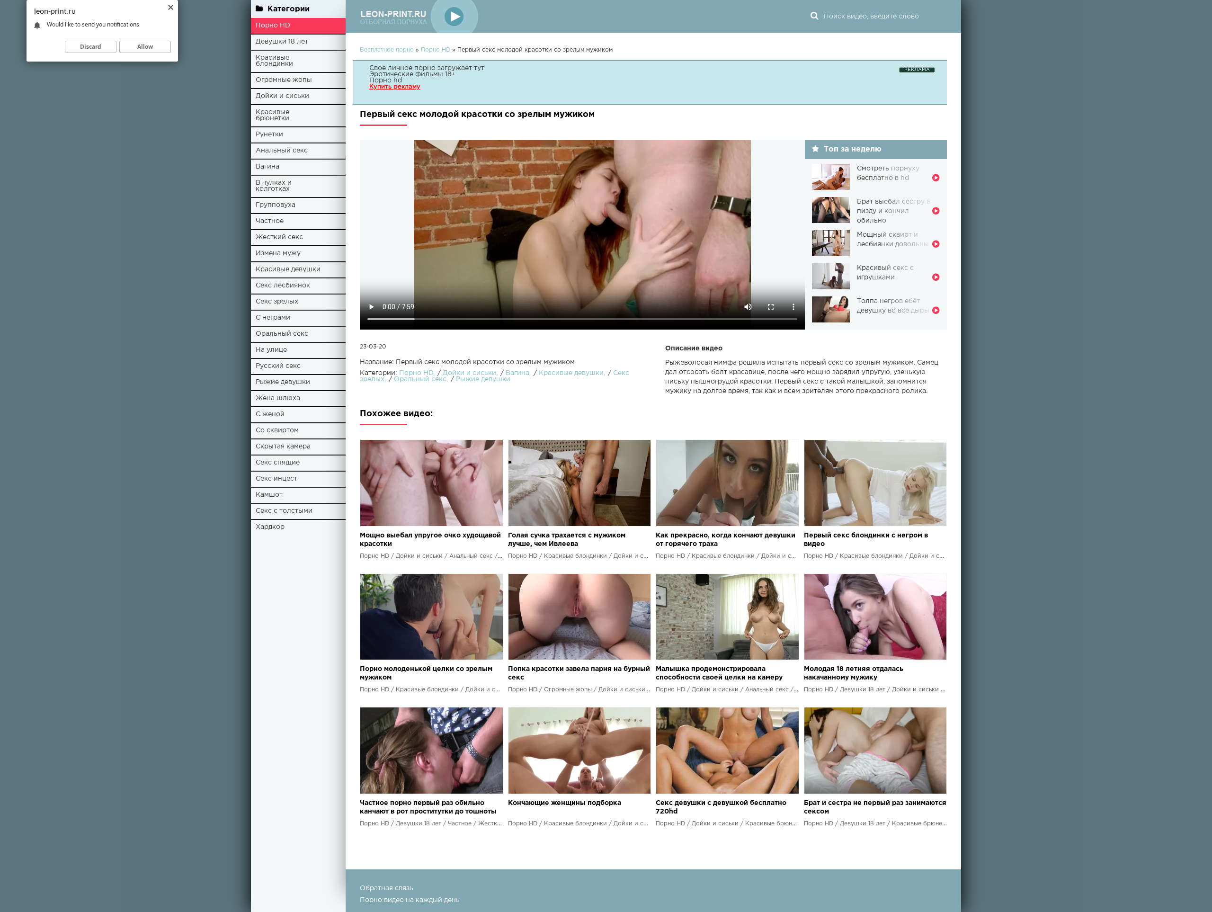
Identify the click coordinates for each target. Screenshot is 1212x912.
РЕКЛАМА (917, 70)
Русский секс (278, 366)
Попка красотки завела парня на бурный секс (579, 673)
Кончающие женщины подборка (564, 803)
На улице (271, 350)
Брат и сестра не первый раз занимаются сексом (875, 807)
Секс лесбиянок (283, 285)
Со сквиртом (277, 430)
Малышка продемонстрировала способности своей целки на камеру (719, 673)
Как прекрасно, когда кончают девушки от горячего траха (725, 540)
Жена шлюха (278, 398)
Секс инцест (276, 479)
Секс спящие (278, 462)
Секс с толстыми (284, 511)
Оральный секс (282, 334)
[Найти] (814, 16)
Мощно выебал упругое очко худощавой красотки (430, 540)
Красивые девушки (288, 269)
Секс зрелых (277, 301)
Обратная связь (386, 888)
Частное (270, 221)
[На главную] (419, 16)
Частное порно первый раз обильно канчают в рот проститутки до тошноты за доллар (428, 808)
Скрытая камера (283, 446)
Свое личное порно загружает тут (426, 68)
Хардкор (270, 527)
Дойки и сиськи (282, 96)
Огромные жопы (284, 80)
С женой (270, 414)
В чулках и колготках (274, 186)
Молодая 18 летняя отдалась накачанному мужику (853, 673)
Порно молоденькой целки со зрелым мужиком (426, 673)
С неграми (273, 318)
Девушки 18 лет (282, 42)
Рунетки (269, 134)
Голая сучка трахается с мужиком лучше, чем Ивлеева (566, 540)
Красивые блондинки (274, 61)
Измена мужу (278, 253)
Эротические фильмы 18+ (412, 74)
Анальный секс (282, 150)
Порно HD (273, 25)
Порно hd (385, 80)
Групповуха (275, 205)
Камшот (269, 495)
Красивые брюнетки (272, 115)
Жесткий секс (279, 237)
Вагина (267, 167)
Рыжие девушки (283, 382)
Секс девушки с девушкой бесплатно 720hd (721, 807)
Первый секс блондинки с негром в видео (866, 540)
